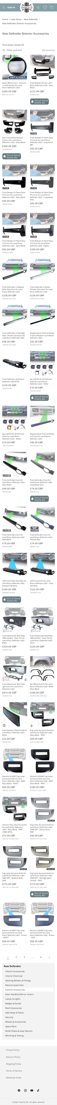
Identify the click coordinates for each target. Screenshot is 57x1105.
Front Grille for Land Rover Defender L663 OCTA (13, 380)
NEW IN (11, 7)
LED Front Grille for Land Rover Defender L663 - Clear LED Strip (41, 583)
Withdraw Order (14, 1077)
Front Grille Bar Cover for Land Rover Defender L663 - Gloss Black (14, 482)
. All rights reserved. (37, 1102)
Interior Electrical (13, 976)
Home (5, 19)
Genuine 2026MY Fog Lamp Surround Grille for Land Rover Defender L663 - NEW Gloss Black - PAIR (41, 780)
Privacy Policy (12, 1050)
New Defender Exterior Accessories (19, 23)
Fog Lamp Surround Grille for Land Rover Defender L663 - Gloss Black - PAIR (42, 732)
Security (9, 1017)
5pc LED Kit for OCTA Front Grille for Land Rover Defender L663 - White (41, 381)
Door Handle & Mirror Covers (19, 994)
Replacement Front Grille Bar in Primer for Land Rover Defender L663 (42, 436)
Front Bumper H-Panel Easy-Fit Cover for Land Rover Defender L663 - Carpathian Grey (42, 196)
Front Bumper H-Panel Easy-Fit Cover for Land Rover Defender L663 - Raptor (42, 243)
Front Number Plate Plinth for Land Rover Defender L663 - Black (14, 732)
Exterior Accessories (15, 990)
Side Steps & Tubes (14, 1013)
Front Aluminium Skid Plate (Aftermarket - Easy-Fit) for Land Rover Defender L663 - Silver (41, 639)
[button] (3, 7)
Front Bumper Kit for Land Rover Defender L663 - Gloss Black (41, 85)
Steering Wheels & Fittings (18, 980)
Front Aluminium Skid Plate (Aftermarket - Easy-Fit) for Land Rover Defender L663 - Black (14, 639)
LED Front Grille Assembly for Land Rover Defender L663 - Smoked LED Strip (14, 583)
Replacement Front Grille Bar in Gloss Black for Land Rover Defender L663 (42, 335)
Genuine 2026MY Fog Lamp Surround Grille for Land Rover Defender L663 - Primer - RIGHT (14, 934)
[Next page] (49, 957)
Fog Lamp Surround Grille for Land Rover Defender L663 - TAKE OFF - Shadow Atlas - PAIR (14, 877)
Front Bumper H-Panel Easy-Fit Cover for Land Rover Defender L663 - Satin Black (14, 243)
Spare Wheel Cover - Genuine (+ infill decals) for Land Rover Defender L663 (14, 85)
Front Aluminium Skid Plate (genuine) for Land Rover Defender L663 (13, 686)
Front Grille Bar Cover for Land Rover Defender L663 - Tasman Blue (41, 537)
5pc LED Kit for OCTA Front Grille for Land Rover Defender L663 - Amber (13, 436)
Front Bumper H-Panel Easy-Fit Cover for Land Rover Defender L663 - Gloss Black (14, 194)
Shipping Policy (13, 1063)
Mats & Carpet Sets (14, 985)
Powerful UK (23, 1102)
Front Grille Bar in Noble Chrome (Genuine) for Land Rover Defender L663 (41, 289)
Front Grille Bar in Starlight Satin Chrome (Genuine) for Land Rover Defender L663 (13, 335)
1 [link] (8, 957)
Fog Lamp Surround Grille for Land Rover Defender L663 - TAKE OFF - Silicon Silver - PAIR (42, 828)
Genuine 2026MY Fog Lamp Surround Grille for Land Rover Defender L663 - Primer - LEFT (42, 934)
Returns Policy (13, 1057)
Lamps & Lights (12, 999)
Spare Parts (11, 1026)
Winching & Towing (14, 1035)
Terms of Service (14, 1070)
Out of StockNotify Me (41, 101)
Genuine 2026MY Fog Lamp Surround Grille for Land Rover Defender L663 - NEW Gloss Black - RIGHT (13, 780)
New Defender (31, 19)
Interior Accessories (15, 971)
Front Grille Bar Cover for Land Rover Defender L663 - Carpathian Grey (41, 482)
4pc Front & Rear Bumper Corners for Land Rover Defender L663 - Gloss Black (13, 139)
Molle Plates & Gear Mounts (19, 1031)
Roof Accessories (13, 1008)
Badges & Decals (13, 1003)
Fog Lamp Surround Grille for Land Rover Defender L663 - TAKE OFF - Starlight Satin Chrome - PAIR (42, 877)
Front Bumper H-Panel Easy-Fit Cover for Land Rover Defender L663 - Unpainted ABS (42, 141)
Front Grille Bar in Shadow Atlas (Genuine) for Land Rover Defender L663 (13, 289)
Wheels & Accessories (15, 1022)
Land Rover (16, 19)
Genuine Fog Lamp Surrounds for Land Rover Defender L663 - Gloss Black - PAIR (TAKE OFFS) (14, 828)
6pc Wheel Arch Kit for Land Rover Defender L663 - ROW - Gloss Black (42, 686)
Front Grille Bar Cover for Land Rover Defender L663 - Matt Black (14, 537)
